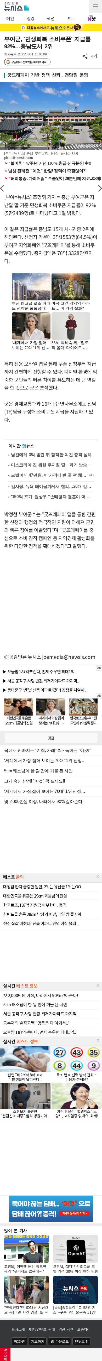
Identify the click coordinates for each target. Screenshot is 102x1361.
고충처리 (83, 1329)
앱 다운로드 (59, 1341)
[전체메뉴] (95, 6)
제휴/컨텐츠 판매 (42, 1329)
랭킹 (30, 18)
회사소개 (18, 1329)
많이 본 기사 (15, 1230)
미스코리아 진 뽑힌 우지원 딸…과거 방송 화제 (52, 465)
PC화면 (19, 1341)
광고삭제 (5, 1354)
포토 (71, 18)
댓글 (51, 738)
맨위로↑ (81, 1341)
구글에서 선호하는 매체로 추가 (29, 62)
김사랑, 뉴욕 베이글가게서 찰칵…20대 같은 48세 (52, 486)
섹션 (50, 18)
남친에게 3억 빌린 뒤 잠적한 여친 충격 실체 (51, 454)
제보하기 (37, 1341)
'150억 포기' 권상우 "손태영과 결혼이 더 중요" (52, 496)
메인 (10, 18)
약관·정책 (66, 1329)
